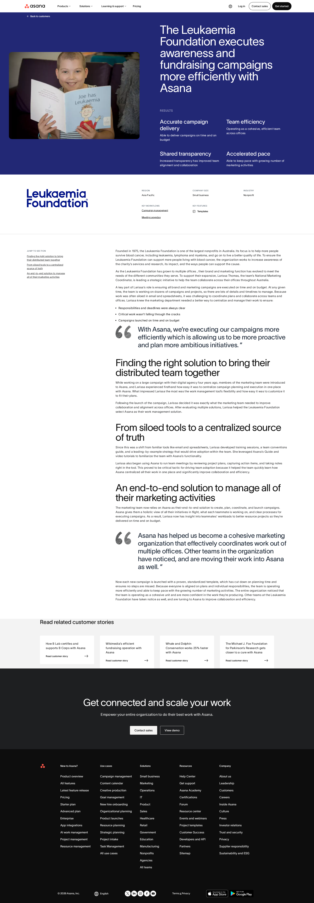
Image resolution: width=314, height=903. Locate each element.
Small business (150, 776)
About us (225, 776)
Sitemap (185, 853)
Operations (147, 790)
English (104, 893)
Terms (175, 893)
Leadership (226, 783)
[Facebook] (147, 893)
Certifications (188, 797)
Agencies (146, 860)
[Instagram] (140, 893)
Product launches (111, 818)
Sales (143, 811)
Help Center (187, 776)
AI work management (74, 832)
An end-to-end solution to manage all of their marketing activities (46, 275)
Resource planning (112, 825)
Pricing (137, 6)
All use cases (109, 853)
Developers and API (193, 839)
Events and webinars (193, 818)
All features (67, 783)
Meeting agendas (151, 217)
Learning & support (112, 6)
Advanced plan (70, 811)
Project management (74, 839)
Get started (282, 6)
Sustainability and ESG (234, 853)
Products (62, 6)
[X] (128, 893)
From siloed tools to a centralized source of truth (45, 266)
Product (145, 804)
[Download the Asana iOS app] (217, 893)
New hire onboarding (114, 804)
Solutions (84, 6)
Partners (185, 846)
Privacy (224, 839)
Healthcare (147, 818)
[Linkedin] (134, 893)
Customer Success (192, 832)
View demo (172, 730)
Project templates (191, 825)
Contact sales (260, 6)
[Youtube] (153, 893)
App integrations (71, 825)
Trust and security (231, 832)
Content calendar (111, 783)
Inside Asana (227, 804)
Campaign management (155, 210)
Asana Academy (190, 790)
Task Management (112, 846)
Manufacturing (149, 846)
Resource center (190, 811)
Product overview (71, 776)
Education (146, 839)
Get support (187, 783)
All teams (146, 867)
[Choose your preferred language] (230, 6)
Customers (226, 790)
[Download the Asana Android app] (241, 893)
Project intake (109, 839)
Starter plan (68, 804)
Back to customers (40, 16)
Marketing (146, 783)
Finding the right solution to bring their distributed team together (45, 258)
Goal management (112, 797)
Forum (184, 804)
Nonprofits (147, 853)
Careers (224, 797)
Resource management (75, 846)
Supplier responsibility (234, 846)
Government (148, 832)
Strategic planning (112, 832)
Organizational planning (116, 811)
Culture (224, 811)
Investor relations (230, 825)
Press (223, 818)
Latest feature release (74, 790)
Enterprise (67, 818)
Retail (143, 825)
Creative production (113, 790)
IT (141, 797)
